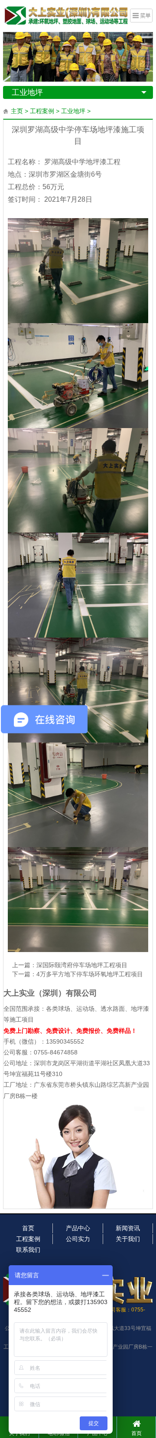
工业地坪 (27, 92)
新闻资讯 (128, 1228)
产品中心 (78, 1228)
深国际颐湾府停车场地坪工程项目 (81, 965)
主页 (17, 111)
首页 (28, 1228)
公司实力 (78, 1238)
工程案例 (42, 111)
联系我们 (28, 1249)
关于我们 (128, 1238)
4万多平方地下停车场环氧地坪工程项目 (89, 974)
